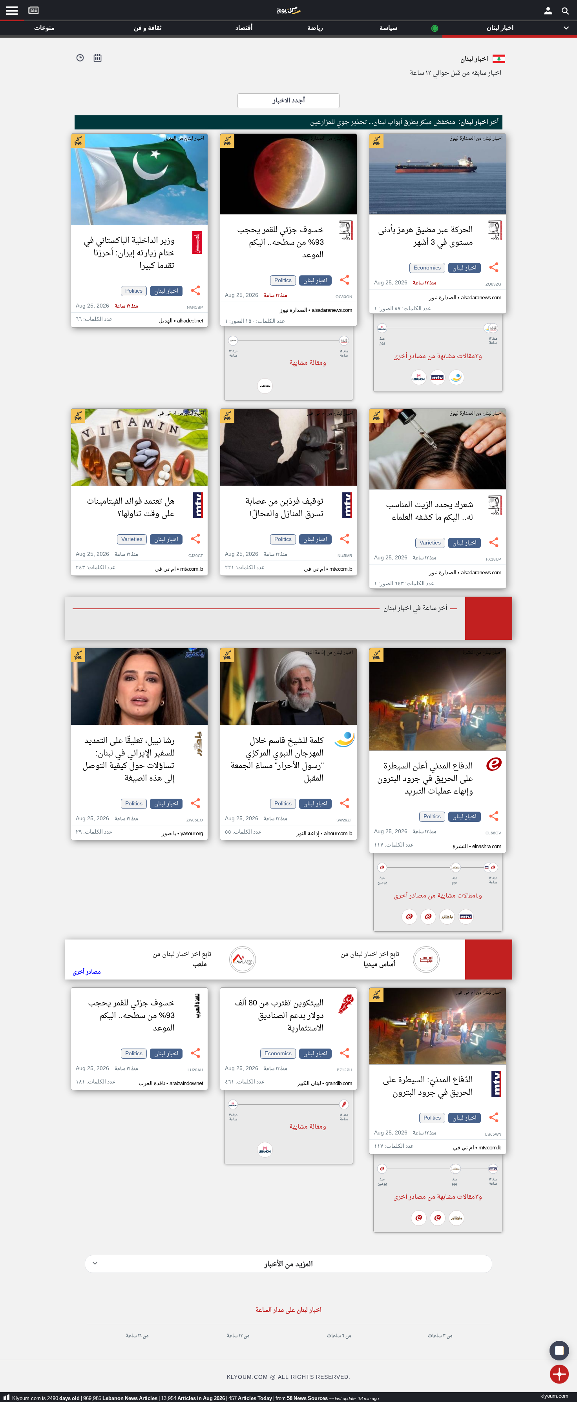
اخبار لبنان (465, 268)
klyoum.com (554, 1396)
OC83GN (344, 297)
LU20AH (195, 1070)
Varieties (430, 543)
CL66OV (493, 833)
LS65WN (493, 1134)
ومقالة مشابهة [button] (307, 363)
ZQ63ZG (493, 284)
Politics (283, 280)
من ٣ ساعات (440, 1336)
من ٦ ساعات (339, 1336)
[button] (437, 328)
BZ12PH (344, 1070)
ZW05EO (194, 820)
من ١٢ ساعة (238, 1336)
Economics (427, 268)
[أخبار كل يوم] (288, 12)
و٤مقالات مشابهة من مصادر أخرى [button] (438, 896)
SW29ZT (344, 820)
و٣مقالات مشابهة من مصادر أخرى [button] (437, 356)
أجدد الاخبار (289, 101)
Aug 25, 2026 (405, 283)
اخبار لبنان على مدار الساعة (288, 1310)
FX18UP (493, 559)
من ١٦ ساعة (137, 1336)
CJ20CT (195, 556)
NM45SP (195, 307)
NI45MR (345, 556)
